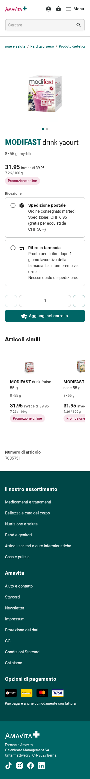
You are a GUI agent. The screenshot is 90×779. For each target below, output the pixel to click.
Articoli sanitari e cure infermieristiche (38, 546)
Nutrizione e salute (21, 524)
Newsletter (14, 608)
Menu (79, 8)
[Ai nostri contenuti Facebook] (30, 765)
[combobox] (38, 25)
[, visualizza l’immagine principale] (43, 129)
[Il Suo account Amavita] (47, 9)
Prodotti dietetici (72, 46)
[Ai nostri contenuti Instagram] (19, 765)
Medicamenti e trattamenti (28, 502)
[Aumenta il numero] (79, 301)
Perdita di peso (42, 46)
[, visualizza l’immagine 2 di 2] (47, 129)
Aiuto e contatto (19, 586)
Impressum (14, 619)
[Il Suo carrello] (59, 9)
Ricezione (13, 193)
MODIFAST (23, 142)
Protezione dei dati (21, 630)
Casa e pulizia (17, 557)
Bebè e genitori (18, 535)
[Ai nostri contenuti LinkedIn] (41, 765)
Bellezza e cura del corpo (27, 513)
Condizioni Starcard (22, 652)
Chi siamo (13, 663)
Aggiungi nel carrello (48, 315)
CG (7, 641)
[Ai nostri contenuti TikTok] (8, 765)
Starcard (12, 597)
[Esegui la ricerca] (79, 25)
